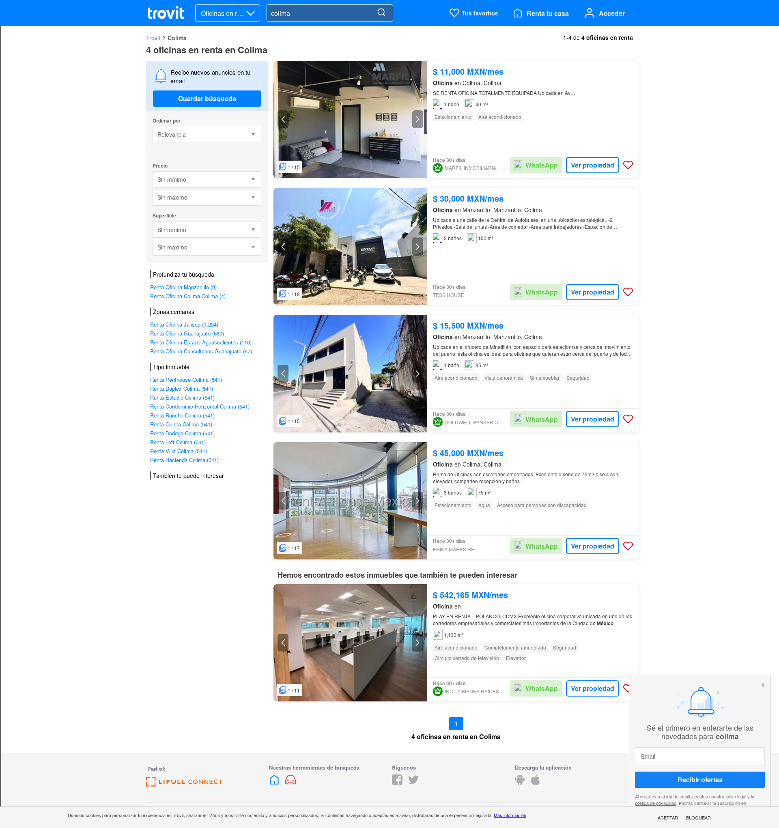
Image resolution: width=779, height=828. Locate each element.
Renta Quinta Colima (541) (181, 424)
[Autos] (290, 782)
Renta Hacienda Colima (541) (184, 460)
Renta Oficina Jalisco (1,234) (184, 324)
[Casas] (275, 782)
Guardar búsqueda (207, 98)
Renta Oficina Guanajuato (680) (187, 333)
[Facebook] (397, 782)
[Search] (381, 13)
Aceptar (668, 817)
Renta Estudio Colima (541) (182, 397)
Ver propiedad (592, 165)
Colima (177, 38)
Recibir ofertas (700, 779)
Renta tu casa (548, 13)
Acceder (612, 13)
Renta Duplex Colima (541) (181, 388)
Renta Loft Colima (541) (178, 442)
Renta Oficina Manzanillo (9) (183, 287)
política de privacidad (655, 802)
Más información (510, 815)
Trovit (153, 38)
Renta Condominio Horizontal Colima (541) (200, 406)
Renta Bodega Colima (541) (182, 433)
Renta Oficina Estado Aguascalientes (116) (201, 342)
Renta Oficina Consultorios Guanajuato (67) (201, 351)
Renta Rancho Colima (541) (182, 415)
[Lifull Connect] (184, 784)
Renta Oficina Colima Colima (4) (188, 296)
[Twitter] (413, 782)
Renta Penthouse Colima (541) (186, 379)
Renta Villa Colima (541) (178, 451)
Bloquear (698, 817)
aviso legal (735, 796)
